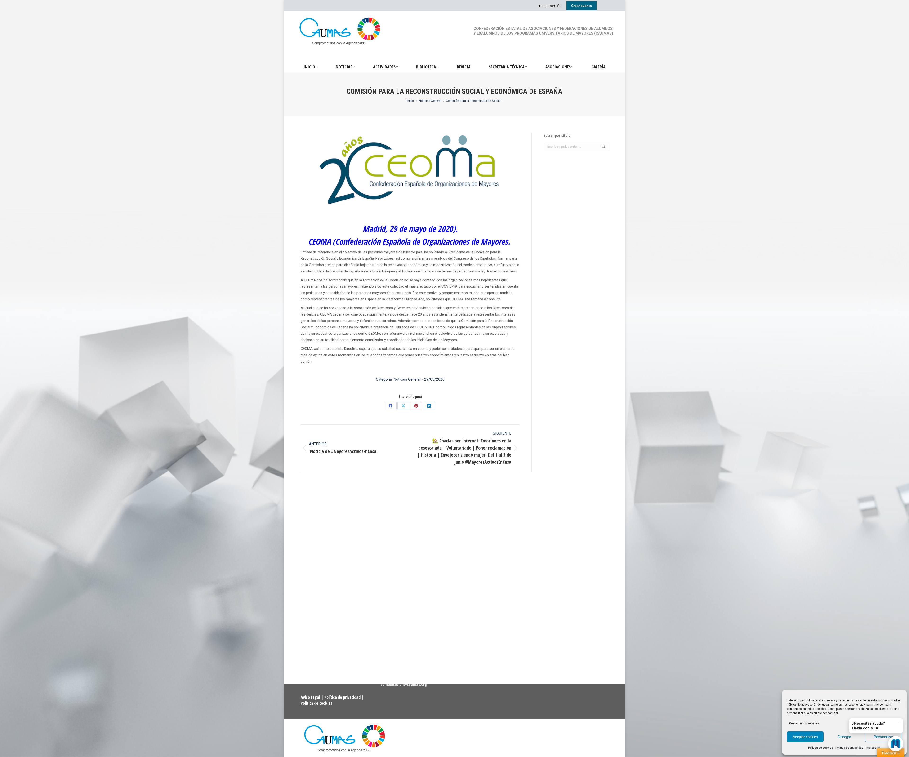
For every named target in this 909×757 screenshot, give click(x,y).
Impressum (873, 747)
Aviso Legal (311, 697)
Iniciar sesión (550, 5)
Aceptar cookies (805, 737)
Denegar (844, 737)
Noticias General (407, 379)
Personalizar (883, 737)
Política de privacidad (849, 747)
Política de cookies (820, 747)
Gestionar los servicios (804, 723)
